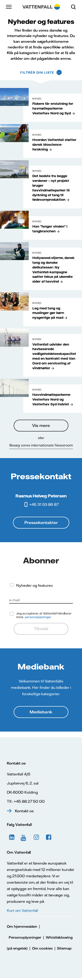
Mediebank (41, 712)
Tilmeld (41, 628)
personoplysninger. (38, 617)
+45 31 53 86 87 (44, 504)
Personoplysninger (25, 937)
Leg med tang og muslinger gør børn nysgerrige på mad (48, 313)
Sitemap (64, 948)
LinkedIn (12, 837)
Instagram (36, 837)
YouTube (24, 837)
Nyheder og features (34, 585)
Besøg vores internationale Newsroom (41, 445)
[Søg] (75, 7)
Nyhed (36, 98)
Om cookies (42, 948)
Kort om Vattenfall (22, 910)
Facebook (49, 837)
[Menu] (9, 6)
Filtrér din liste (37, 72)
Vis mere (41, 425)
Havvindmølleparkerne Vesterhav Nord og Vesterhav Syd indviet (51, 399)
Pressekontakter (41, 522)
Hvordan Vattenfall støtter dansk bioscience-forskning (54, 144)
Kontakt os (24, 811)
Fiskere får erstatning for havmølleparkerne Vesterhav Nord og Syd (52, 108)
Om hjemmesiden (22, 926)
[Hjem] (41, 7)
